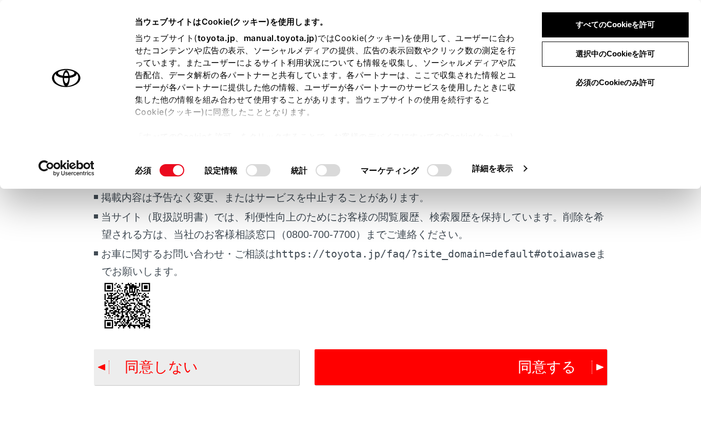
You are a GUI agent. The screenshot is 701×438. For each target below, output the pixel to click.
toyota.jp (217, 38)
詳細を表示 (493, 168)
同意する (547, 367)
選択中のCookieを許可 (615, 53)
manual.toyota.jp (279, 38)
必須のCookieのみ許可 (615, 82)
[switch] (258, 170)
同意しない (161, 367)
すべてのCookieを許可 (615, 24)
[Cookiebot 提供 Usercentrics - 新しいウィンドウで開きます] (66, 168)
